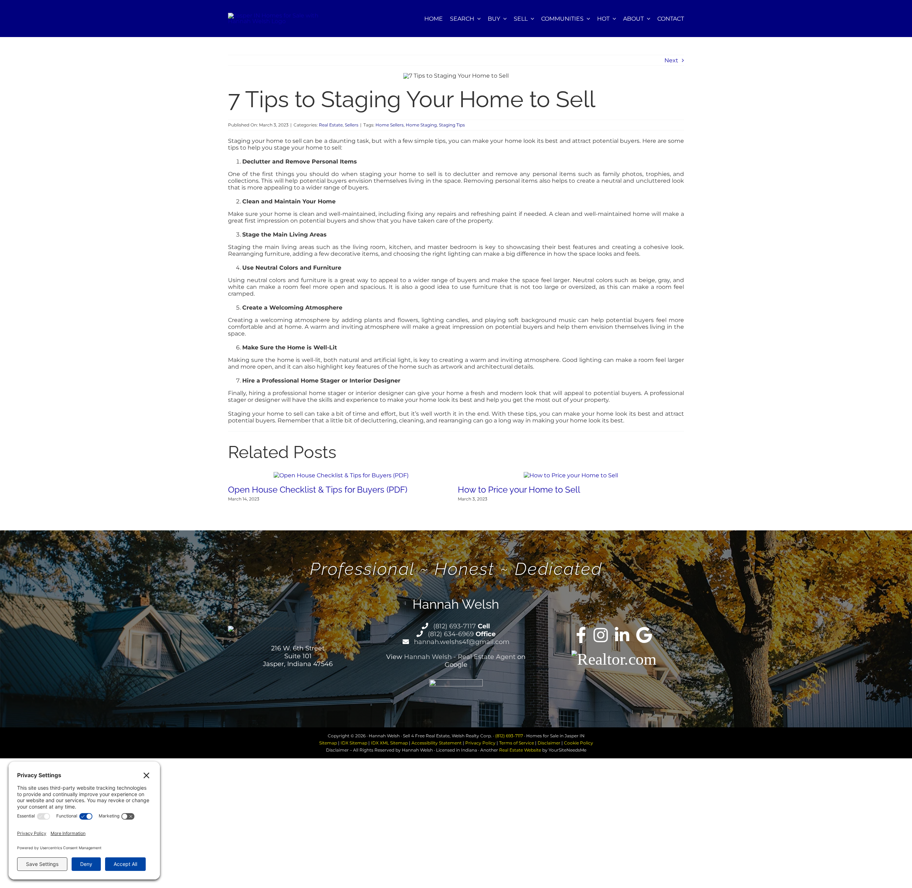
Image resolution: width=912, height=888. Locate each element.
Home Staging (421, 125)
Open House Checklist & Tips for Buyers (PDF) (317, 489)
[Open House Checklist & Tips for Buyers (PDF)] (341, 475)
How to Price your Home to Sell (519, 489)
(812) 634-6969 (450, 634)
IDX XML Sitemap (389, 743)
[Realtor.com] (614, 658)
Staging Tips (452, 125)
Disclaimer (549, 743)
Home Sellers (389, 125)
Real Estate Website (520, 750)
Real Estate (331, 125)
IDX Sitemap (354, 743)
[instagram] (601, 635)
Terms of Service (516, 743)
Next (671, 60)
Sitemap (328, 743)
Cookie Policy (578, 743)
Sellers (351, 125)
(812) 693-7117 (453, 626)
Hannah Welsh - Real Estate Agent (459, 657)
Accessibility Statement (436, 743)
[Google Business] (644, 635)
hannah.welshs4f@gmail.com (460, 642)
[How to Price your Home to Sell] (571, 475)
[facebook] (581, 635)
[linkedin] (622, 635)
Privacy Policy (480, 743)
